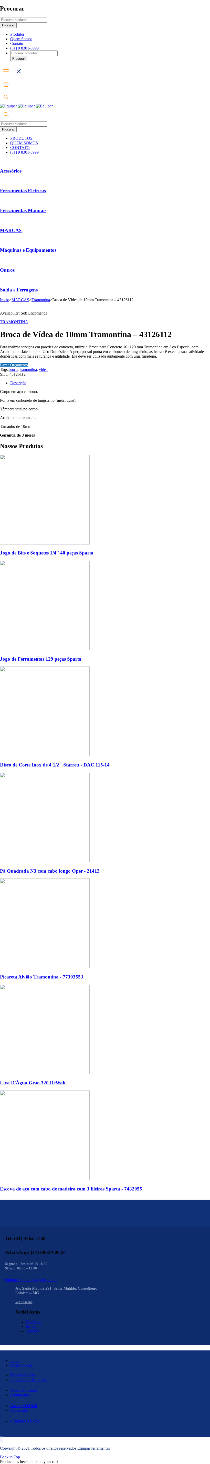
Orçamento (19, 1410)
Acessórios (11, 171)
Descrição (18, 383)
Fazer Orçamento (14, 365)
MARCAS (11, 230)
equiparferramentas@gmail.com (31, 1279)
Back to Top (10, 1457)
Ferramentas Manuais (23, 210)
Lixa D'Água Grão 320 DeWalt (33, 1082)
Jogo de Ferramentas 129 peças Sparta (40, 659)
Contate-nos (20, 1395)
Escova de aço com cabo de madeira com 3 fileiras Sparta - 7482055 (71, 1189)
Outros (7, 270)
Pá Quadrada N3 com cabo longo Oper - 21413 (50, 871)
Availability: (10, 313)
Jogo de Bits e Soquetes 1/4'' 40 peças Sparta (46, 553)
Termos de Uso (22, 1375)
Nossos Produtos (23, 1390)
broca (13, 369)
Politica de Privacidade (28, 1379)
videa (43, 369)
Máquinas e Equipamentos (28, 250)
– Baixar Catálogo (25, 1421)
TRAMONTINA (14, 322)
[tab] (110, 383)
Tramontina (41, 300)
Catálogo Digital (23, 1406)
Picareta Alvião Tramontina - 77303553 (41, 977)
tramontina (28, 369)
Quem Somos (21, 1365)
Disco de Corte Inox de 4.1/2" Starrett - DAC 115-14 (55, 765)
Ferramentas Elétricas (23, 190)
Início (4, 300)
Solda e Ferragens (19, 289)
